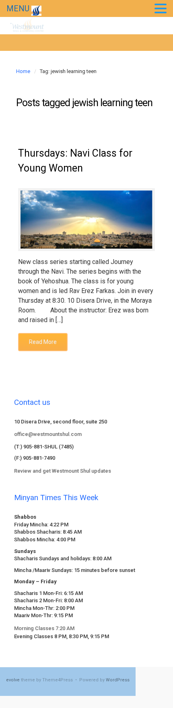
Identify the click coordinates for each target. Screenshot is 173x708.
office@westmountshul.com (48, 434)
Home (23, 71)
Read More (43, 342)
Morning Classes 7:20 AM (44, 628)
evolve (13, 680)
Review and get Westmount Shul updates (62, 471)
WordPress (118, 680)
